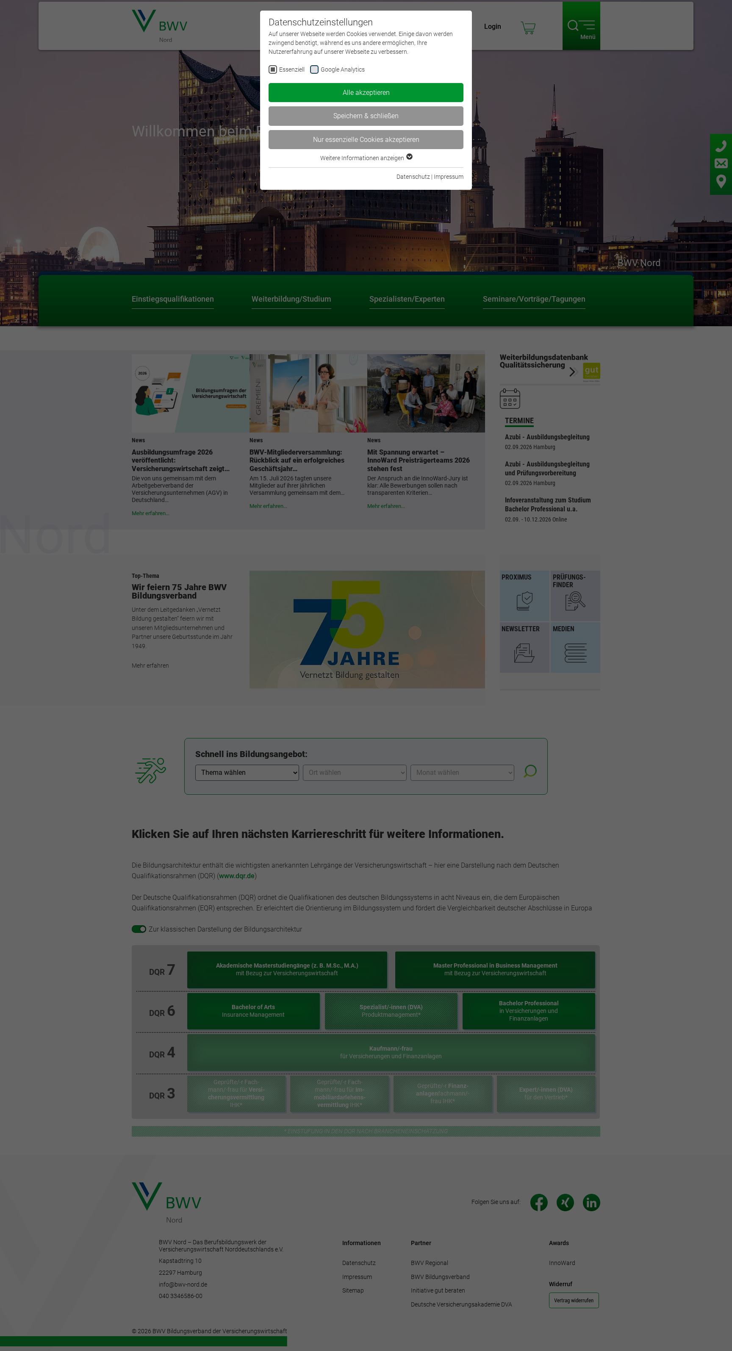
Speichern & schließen (366, 116)
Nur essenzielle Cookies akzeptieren (366, 140)
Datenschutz (413, 176)
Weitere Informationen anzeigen (362, 158)
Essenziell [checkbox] (292, 69)
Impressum (448, 176)
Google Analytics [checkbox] (343, 69)
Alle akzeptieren (366, 93)
